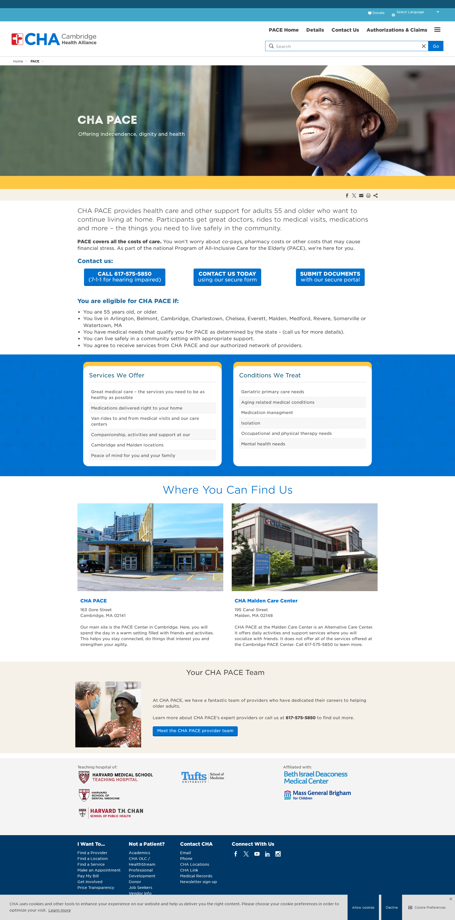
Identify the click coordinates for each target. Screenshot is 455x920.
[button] (427, 907)
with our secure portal (330, 276)
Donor (135, 881)
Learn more (59, 910)
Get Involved (89, 881)
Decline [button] (392, 907)
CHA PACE (93, 600)
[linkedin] (267, 854)
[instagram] (278, 854)
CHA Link (189, 870)
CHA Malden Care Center (266, 600)
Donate (379, 13)
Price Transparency (95, 887)
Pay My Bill (88, 875)
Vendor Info (140, 893)
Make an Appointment (99, 870)
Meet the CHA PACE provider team (195, 730)
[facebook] (236, 854)
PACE (35, 61)
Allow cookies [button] (363, 907)
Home (18, 61)
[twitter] (246, 854)
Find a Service (91, 864)
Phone (186, 858)
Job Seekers (140, 887)
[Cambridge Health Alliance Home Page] (55, 39)
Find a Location (92, 858)
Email (185, 852)
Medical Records (196, 875)
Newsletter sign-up (198, 881)
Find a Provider (92, 852)
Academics (139, 852)
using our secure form (227, 276)
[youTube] (257, 854)
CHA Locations (194, 864)
